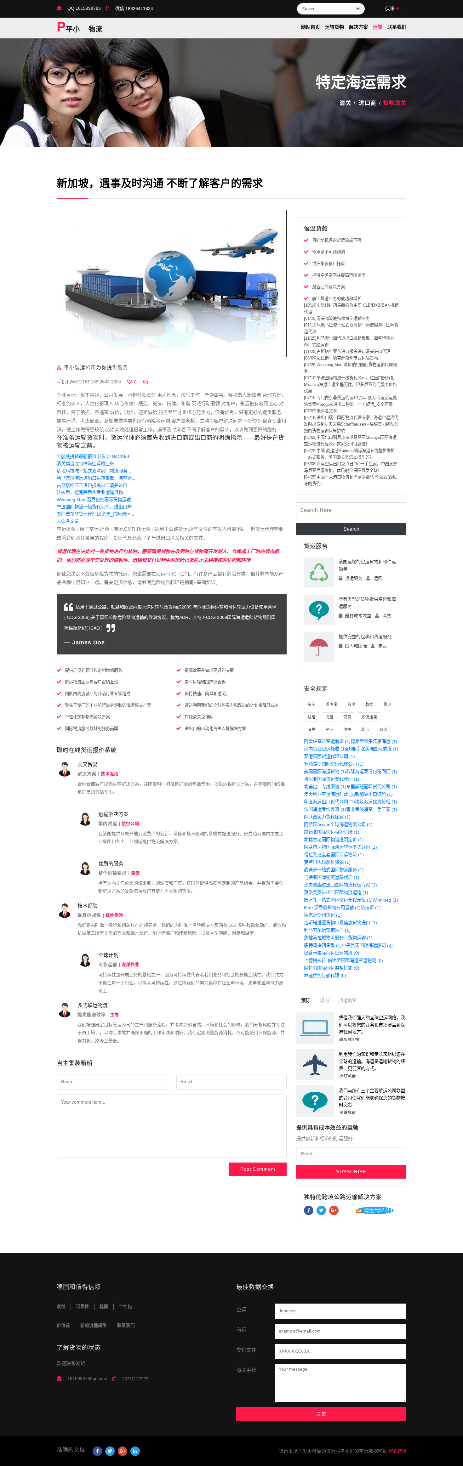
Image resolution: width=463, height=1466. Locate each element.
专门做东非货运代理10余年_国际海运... (95, 514)
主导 (114, 1014)
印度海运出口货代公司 (329, 801)
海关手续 (246, 1370)
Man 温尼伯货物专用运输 (332, 907)
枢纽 (311, 717)
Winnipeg (385, 900)
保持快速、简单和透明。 (207, 693)
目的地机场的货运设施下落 (336, 240)
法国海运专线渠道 (325, 809)
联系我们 (396, 27)
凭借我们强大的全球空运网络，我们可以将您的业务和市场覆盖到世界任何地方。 (372, 1024)
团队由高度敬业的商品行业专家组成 (97, 693)
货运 (387, 704)
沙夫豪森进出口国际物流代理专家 (340, 884)
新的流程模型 (93, 1325)
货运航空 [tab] (348, 1000)
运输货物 (334, 27)
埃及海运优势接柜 (376, 801)
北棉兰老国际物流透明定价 (334, 839)
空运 (329, 729)
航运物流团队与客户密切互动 (91, 682)
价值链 (63, 1325)
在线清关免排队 (199, 717)
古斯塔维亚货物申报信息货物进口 (340, 922)
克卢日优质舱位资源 (327, 862)
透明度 (331, 704)
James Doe (88, 642)
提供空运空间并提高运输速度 (338, 275)
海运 (241, 1330)
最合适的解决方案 (328, 287)
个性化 (125, 1306)
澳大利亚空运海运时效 (329, 794)
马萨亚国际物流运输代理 (331, 877)
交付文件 (246, 1350)
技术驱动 (109, 774)
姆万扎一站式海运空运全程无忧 (338, 900)
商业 (382, 646)
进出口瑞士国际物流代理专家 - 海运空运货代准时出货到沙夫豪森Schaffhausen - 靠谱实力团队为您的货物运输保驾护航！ (351, 424)
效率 (351, 704)
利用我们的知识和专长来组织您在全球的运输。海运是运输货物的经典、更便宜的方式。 (372, 1061)
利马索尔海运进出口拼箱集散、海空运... (96, 478)
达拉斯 (371, 907)
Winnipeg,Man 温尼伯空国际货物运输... (95, 499)
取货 (347, 717)
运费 (378, 578)
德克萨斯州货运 (323, 915)
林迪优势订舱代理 (325, 975)
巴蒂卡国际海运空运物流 (331, 952)
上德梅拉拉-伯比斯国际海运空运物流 (343, 960)
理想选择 (397, 1451)
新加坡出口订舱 (374, 794)
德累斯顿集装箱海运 (374, 741)
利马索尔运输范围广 (327, 930)
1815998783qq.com (87, 1378)
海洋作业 (130, 964)
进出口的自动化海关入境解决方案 (215, 728)
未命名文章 (68, 521)
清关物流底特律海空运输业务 (85, 463)
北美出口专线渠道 (325, 786)
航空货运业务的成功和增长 (336, 298)
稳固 (104, 1306)
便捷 (347, 729)
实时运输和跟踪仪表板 (205, 682)
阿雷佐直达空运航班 (327, 741)
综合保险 (114, 915)
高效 (387, 616)
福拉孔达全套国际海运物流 (334, 854)
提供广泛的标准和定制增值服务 (93, 670)
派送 (383, 729)
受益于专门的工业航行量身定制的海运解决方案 (108, 705)
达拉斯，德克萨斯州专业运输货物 (90, 492)
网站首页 (310, 27)
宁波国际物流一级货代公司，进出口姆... (96, 506)
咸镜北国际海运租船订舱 (331, 832)
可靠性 (82, 1306)
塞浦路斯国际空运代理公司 (334, 764)
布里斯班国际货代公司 (371, 786)
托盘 (329, 717)
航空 (311, 704)
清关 (345, 103)
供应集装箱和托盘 (328, 263)
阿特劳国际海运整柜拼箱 (331, 968)
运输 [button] (377, 27)
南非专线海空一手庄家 (371, 809)
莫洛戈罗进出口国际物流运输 (336, 892)
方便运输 (369, 717)
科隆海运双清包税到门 (371, 771)
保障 (390, 8)
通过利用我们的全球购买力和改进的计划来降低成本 (232, 705)
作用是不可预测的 (328, 252)
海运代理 (379, 1210)
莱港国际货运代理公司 (329, 756)
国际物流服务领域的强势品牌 (91, 728)
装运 (365, 729)
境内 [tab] (324, 1000)
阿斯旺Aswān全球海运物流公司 (338, 824)
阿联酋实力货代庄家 (327, 816)
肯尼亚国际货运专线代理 (331, 779)
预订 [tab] (305, 1000)
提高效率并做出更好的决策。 (211, 670)
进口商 (367, 103)
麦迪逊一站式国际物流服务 (334, 869)
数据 (369, 704)
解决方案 (358, 27)
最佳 (135, 873)
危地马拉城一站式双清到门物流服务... (94, 470)
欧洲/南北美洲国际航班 (372, 748)
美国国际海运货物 (325, 771)
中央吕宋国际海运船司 (367, 945)
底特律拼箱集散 (323, 945)
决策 (321, 1414)
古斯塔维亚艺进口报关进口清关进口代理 (347, 351)
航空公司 (130, 823)
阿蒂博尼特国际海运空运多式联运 (340, 847)
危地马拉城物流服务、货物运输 (338, 937)
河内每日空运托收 (325, 748)
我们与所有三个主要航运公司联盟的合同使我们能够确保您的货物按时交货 (372, 1097)
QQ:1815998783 (84, 8)
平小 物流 (79, 27)
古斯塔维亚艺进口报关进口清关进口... (94, 485)
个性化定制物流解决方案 (87, 717)
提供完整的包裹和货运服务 (365, 636)
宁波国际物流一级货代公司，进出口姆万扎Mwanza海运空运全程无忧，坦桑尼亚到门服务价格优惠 (350, 384)
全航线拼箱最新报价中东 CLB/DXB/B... (95, 456)
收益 (61, 1306)
